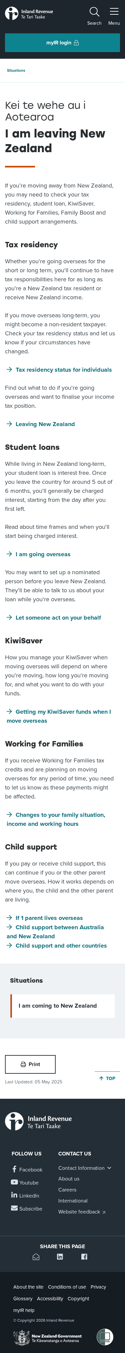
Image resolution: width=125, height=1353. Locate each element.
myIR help (24, 1310)
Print (34, 1064)
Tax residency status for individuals (64, 369)
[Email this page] (38, 1258)
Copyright (78, 1299)
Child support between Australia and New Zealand (55, 932)
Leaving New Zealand (45, 424)
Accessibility (50, 1299)
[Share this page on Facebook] (86, 1258)
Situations (16, 70)
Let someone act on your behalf (58, 617)
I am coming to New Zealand (58, 1005)
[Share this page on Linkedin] (62, 1258)
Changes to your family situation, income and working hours (56, 819)
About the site (28, 1287)
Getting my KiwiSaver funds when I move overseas (59, 716)
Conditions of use (67, 1287)
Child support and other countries (61, 945)
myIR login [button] (58, 42)
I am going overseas (43, 554)
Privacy (98, 1287)
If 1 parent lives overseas (49, 918)
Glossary (22, 1299)
